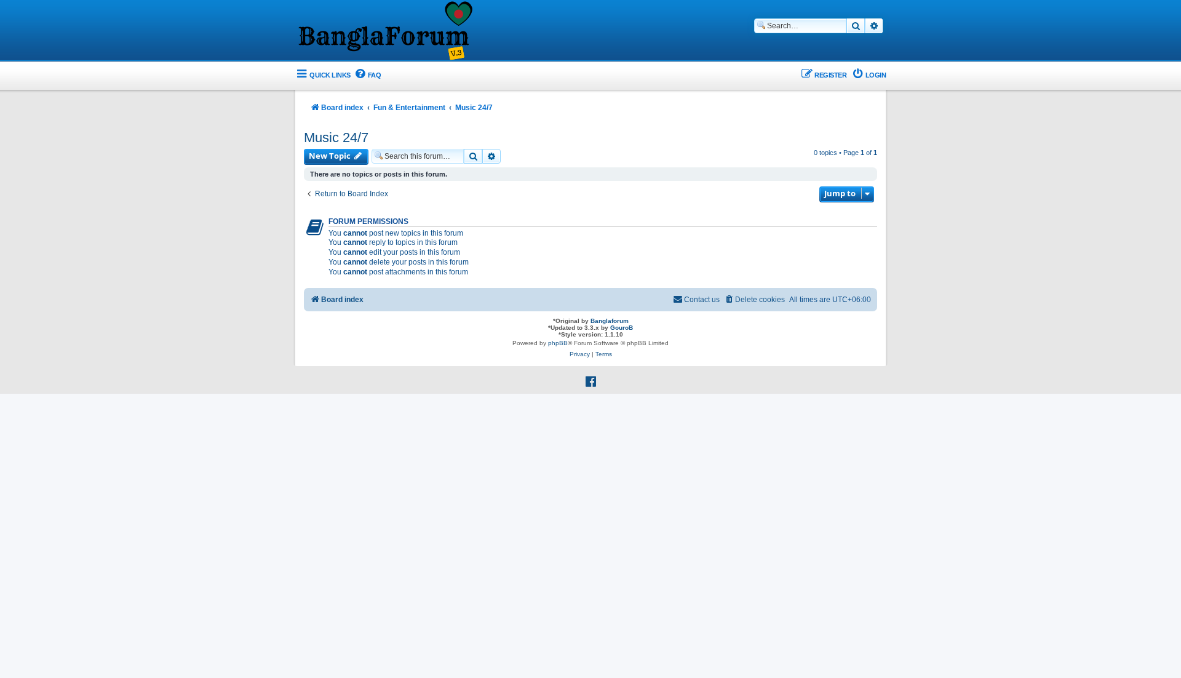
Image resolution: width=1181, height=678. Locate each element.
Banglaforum (609, 320)
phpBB (558, 343)
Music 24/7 (336, 137)
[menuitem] (367, 75)
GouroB (621, 327)
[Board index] (384, 31)
